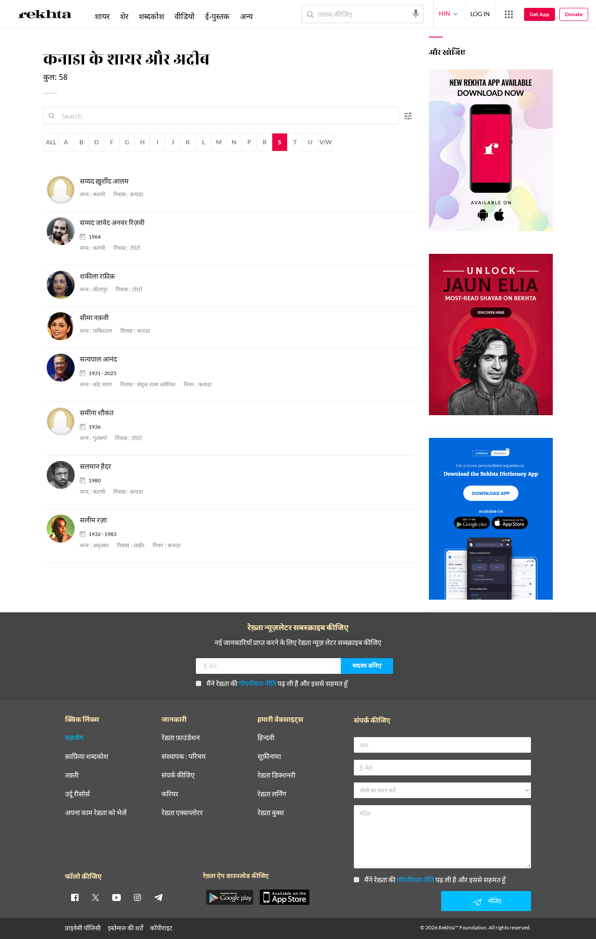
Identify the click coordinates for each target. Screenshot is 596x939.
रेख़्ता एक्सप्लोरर (182, 812)
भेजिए (495, 901)
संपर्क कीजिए (178, 775)
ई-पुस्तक (217, 16)
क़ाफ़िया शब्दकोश (86, 756)
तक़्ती (72, 775)
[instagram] (137, 897)
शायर (102, 16)
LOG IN (480, 13)
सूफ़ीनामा (269, 756)
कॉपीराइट (161, 928)
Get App (539, 14)
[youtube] (116, 897)
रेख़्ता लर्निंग (271, 794)
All (51, 142)
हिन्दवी (265, 737)
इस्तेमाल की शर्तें (125, 928)
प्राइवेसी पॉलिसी (83, 928)
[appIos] (284, 897)
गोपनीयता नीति (257, 683)
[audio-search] (416, 13)
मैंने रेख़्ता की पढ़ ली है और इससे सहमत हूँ (277, 683)
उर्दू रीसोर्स (77, 794)
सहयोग (74, 737)
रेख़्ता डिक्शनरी (276, 775)
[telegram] (158, 897)
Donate (573, 14)
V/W (325, 142)
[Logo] (45, 15)
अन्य (246, 16)
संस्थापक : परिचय (183, 756)
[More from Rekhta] (509, 14)
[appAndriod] (229, 897)
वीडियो (185, 16)
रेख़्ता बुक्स (270, 812)
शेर (124, 16)
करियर (169, 794)
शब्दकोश (151, 16)
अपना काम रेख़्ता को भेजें (96, 812)
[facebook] (75, 897)
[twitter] (96, 897)
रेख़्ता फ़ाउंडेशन (180, 737)
